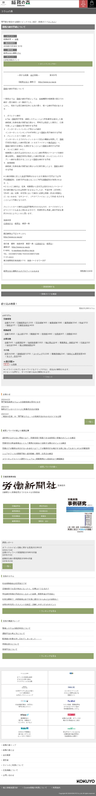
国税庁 (19, 156)
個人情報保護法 (26, 345)
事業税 (33, 334)
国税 (5, 89)
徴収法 (9, 325)
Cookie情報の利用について (35, 787)
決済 (23, 176)
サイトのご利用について (13, 765)
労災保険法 (16, 516)
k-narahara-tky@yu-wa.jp (23, 250)
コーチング (38, 354)
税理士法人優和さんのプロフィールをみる (21, 271)
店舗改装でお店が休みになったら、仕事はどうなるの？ (25, 588)
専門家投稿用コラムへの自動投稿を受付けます (21, 402)
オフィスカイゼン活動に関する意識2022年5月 (22, 547)
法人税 (20, 334)
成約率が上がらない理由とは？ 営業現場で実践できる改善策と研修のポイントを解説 (38, 438)
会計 (32, 75)
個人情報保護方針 (10, 787)
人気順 (14, 364)
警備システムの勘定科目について (16, 628)
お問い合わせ (8, 775)
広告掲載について (10, 770)
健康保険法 (16, 521)
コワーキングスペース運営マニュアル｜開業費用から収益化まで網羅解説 (33, 459)
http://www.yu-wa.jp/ (13, 237)
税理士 (22, 82)
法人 (27, 82)
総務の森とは (8, 750)
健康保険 (53, 322)
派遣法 (43, 516)
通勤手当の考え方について (13, 633)
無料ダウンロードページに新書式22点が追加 (20, 409)
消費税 (9, 179)
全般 (16, 39)
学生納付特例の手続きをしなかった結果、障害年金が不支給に (28, 594)
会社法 (9, 345)
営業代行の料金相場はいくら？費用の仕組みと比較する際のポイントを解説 (34, 443)
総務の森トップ (9, 745)
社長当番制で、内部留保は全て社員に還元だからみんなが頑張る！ (30, 599)
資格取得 (21, 354)
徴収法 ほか (43, 521)
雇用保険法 (16, 511)
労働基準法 (21, 322)
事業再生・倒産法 (67, 342)
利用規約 (56, 787)
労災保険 (39, 322)
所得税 (44, 334)
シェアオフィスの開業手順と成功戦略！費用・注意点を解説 (27, 453)
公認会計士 (8, 223)
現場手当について (9, 649)
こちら (52, 22)
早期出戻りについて (10, 644)
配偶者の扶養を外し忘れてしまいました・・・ (22, 639)
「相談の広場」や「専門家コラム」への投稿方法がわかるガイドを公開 (31, 416)
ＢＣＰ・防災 (12, 356)
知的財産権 (32, 342)
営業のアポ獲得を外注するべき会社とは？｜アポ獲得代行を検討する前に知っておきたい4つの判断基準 (46, 448)
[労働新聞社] (29, 485)
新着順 (6, 364)
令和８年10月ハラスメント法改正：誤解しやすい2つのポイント (29, 604)
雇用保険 (68, 322)
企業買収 (19, 342)
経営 (6, 354)
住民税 (57, 334)
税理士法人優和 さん (12, 53)
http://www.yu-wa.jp (47, 82)
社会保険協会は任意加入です (14, 583)
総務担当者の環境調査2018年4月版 (17, 558)
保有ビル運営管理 (74, 354)
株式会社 (52, 142)
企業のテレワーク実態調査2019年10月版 (19, 552)
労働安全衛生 (23, 325)
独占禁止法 (50, 342)
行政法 (83, 342)
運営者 (6, 760)
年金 (81, 322)
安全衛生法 (43, 511)
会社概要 (6, 755)
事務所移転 (56, 354)
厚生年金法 (43, 506)
